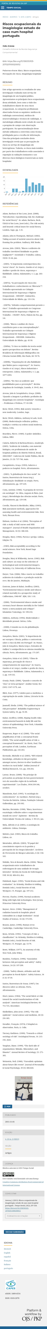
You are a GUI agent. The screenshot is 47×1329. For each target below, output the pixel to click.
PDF (8, 1106)
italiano (7, 1264)
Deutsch (7, 1249)
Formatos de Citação (17, 1216)
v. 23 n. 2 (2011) (25, 17)
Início (5, 17)
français (7, 1260)
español (7, 1256)
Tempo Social (14, 8)
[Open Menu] (2, 7)
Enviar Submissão (15, 1232)
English (7, 1253)
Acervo (13, 17)
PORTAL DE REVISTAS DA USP (14, 3)
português (8, 1268)
